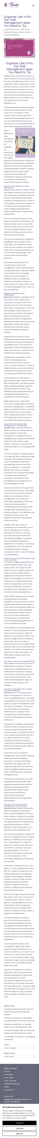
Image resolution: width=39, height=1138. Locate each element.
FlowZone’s (8, 693)
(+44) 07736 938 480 (11, 1102)
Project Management (11, 35)
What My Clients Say (12, 1084)
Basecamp (8, 297)
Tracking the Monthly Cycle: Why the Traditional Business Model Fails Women (18, 1012)
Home (7, 1071)
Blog (27, 29)
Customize (19, 1128)
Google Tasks (9, 428)
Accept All (19, 1123)
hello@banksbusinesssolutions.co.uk (17, 1099)
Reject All (19, 1134)
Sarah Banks (10, 29)
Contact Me (9, 1090)
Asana (6, 190)
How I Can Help (10, 1081)
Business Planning (10, 32)
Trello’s (17, 562)
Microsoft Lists (10, 808)
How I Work (9, 1078)
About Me (8, 1075)
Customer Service (24, 32)
